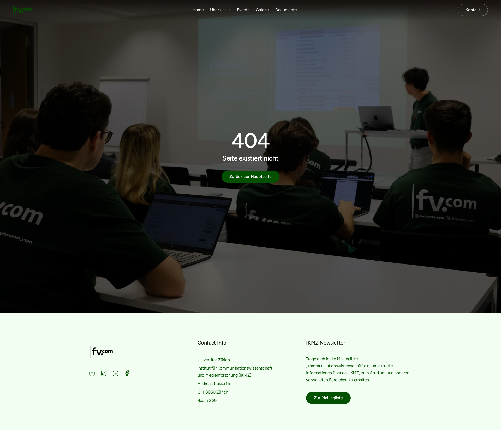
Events (243, 9)
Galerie (262, 9)
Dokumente (286, 9)
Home (198, 9)
